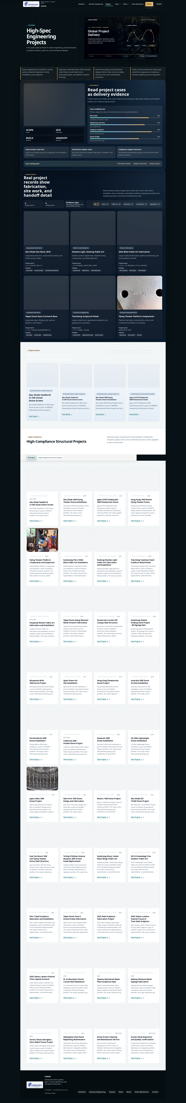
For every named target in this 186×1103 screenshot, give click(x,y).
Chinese (158, 4)
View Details (66, 414)
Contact (149, 4)
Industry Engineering (96, 4)
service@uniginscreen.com (60, 1090)
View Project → (35, 521)
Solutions (82, 1092)
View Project (33, 416)
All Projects (31, 458)
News (121, 1092)
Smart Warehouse (137, 4)
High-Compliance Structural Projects (50, 458)
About (129, 1092)
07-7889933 (48, 1090)
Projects (112, 1092)
